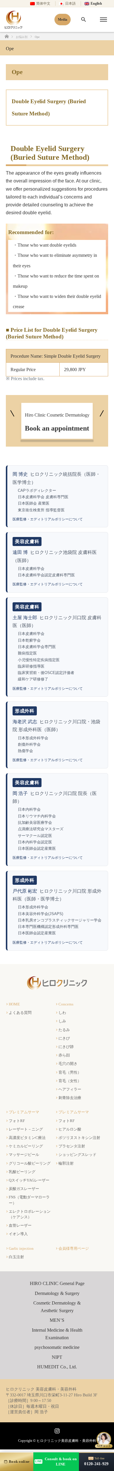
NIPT (57, 1357)
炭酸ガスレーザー (24, 1188)
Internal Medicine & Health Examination (57, 1334)
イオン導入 (18, 1234)
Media (62, 19)
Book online (19, 1461)
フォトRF (17, 1121)
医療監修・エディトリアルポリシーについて (48, 519)
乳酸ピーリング (22, 1172)
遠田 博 (20, 552)
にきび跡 (66, 1047)
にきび (64, 1038)
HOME (14, 1004)
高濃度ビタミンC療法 (27, 1137)
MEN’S (57, 1320)
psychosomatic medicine (57, 1347)
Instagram (56, 1429)
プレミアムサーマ (24, 1112)
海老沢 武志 (25, 721)
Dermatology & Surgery (57, 1293)
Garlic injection (21, 1248)
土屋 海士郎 (25, 617)
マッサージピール (24, 1154)
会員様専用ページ (73, 1248)
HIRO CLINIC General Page (57, 1283)
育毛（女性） (69, 1081)
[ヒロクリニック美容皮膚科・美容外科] (57, 988)
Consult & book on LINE (56, 1461)
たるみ (64, 1030)
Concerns (65, 1004)
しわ (62, 1012)
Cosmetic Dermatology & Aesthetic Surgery (57, 1306)
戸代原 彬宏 (25, 891)
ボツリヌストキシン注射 (79, 1137)
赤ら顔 (64, 1055)
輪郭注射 (66, 1163)
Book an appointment (57, 422)
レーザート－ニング (26, 1129)
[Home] (6, 36)
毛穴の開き (67, 1063)
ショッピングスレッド (77, 1154)
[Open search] (83, 19)
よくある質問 (20, 1012)
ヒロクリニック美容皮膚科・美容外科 (66, 1441)
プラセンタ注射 (71, 1146)
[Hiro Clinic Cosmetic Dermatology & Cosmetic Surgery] (13, 19)
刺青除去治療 (69, 1098)
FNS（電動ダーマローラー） (29, 1200)
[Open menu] (103, 19)
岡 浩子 (20, 793)
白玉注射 (16, 1257)
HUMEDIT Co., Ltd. (57, 1366)
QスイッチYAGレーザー (29, 1180)
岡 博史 (20, 474)
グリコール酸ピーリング (30, 1163)
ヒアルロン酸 (69, 1129)
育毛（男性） (69, 1072)
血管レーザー (20, 1225)
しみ (62, 1021)
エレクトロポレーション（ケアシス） (30, 1214)
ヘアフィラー (69, 1089)
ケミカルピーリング (26, 1146)
